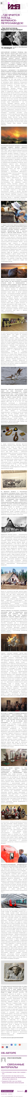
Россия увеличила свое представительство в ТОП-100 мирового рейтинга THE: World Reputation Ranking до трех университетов (14, 1077)
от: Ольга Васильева (22, 47)
